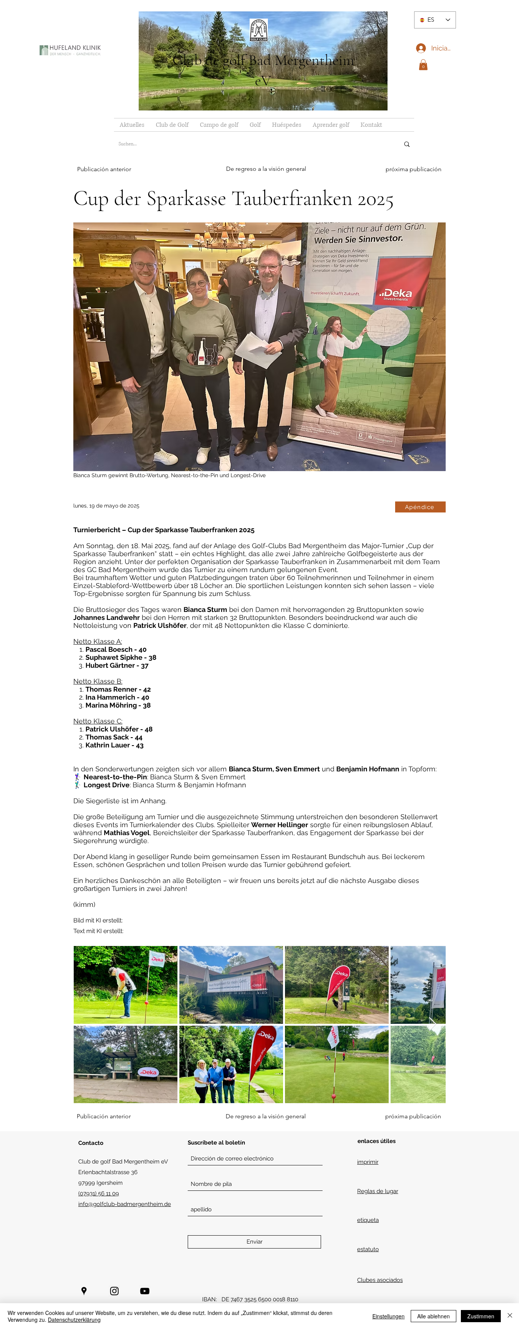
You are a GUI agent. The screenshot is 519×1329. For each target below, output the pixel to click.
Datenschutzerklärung (74, 1319)
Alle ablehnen (433, 1316)
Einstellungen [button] (388, 1316)
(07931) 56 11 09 (98, 1193)
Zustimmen (480, 1316)
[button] (423, 64)
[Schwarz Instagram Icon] (114, 1291)
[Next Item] (432, 1024)
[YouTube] (144, 1291)
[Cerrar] (509, 1316)
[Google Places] (84, 1291)
